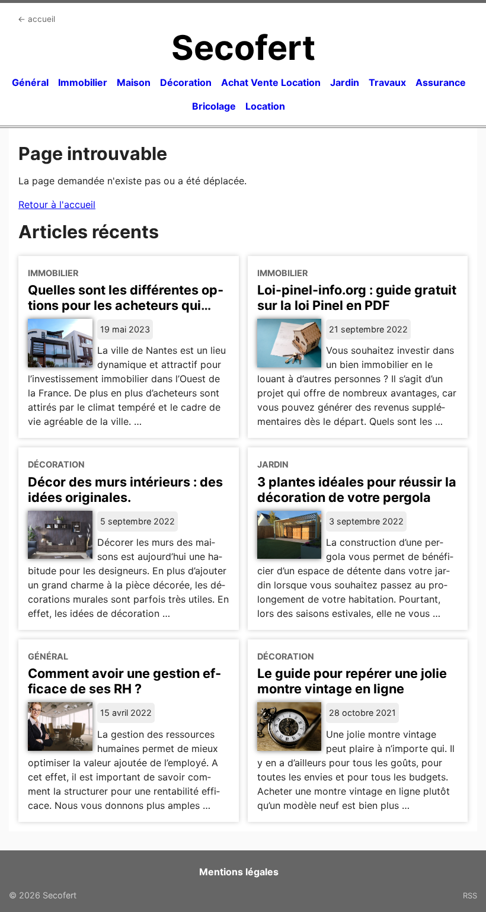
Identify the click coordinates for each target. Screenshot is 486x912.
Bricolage (214, 106)
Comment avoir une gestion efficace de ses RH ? (124, 680)
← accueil (36, 19)
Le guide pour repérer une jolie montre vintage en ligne (352, 680)
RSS (470, 895)
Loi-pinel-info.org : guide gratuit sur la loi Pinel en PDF (356, 297)
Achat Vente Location (271, 82)
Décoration (186, 82)
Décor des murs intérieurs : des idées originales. (125, 489)
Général (30, 82)
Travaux (387, 82)
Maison (134, 82)
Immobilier (82, 82)
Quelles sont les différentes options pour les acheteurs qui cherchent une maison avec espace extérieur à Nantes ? (125, 313)
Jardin (344, 82)
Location (265, 106)
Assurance (440, 82)
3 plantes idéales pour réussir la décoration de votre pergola (356, 489)
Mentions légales (239, 872)
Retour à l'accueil (56, 204)
